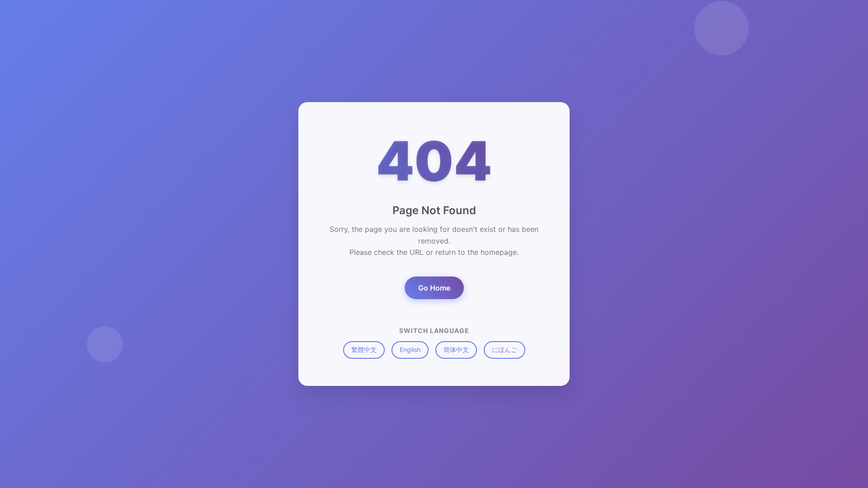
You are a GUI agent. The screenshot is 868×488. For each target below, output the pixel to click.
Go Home (434, 287)
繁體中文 (364, 349)
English (410, 349)
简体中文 (456, 349)
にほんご (504, 349)
